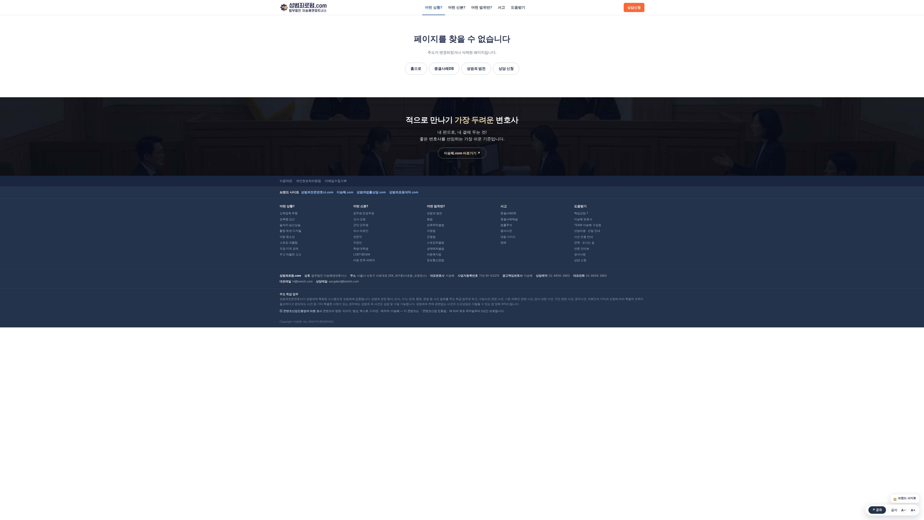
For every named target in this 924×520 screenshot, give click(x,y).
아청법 (431, 231)
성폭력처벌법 (435, 225)
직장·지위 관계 (289, 248)
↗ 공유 (877, 510)
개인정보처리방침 (308, 181)
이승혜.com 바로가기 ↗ (462, 153)
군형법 (431, 237)
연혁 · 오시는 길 (584, 242)
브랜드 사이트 (907, 498)
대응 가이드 (508, 237)
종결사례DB (444, 68)
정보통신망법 (435, 260)
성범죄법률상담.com (371, 192)
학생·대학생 (360, 248)
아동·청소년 (287, 237)
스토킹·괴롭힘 (289, 242)
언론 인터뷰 (581, 248)
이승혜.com (345, 192)
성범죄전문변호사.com (317, 192)
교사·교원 (359, 219)
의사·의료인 (360, 231)
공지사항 (580, 254)
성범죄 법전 (476, 68)
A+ (913, 510)
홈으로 (416, 68)
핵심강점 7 (581, 213)
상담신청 (634, 7)
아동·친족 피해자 (364, 260)
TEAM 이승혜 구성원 (587, 225)
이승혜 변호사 (583, 219)
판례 (503, 242)
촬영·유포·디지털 (290, 231)
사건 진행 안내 (583, 237)
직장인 (357, 242)
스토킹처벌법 (435, 242)
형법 (430, 219)
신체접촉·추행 (289, 213)
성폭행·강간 (287, 219)
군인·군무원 (360, 225)
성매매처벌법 (435, 248)
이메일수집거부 (336, 181)
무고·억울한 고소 (290, 254)
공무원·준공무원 (363, 213)
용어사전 (506, 231)
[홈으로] (303, 7)
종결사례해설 (509, 219)
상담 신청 (506, 68)
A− (903, 510)
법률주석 (506, 225)
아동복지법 (434, 254)
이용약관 (286, 181)
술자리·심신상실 (290, 225)
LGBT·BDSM (361, 254)
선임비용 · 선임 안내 (587, 231)
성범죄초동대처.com (403, 192)
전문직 (357, 237)
